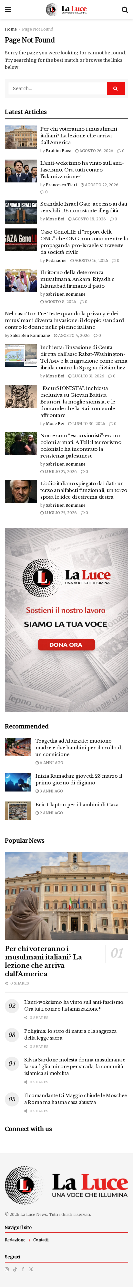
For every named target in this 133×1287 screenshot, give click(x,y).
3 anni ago (51, 791)
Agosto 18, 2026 (88, 219)
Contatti (40, 1239)
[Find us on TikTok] (15, 1269)
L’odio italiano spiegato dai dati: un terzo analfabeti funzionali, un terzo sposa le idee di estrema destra (83, 490)
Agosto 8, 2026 (60, 301)
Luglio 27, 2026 (60, 471)
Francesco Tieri (61, 184)
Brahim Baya (58, 150)
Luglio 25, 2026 (60, 512)
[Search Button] (125, 9)
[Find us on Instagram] (7, 1269)
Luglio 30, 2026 (88, 423)
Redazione (56, 260)
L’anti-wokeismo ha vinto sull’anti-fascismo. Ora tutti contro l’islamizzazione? (82, 170)
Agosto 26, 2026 (95, 150)
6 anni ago (51, 762)
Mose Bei (55, 219)
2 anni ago (51, 812)
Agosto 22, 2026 (101, 184)
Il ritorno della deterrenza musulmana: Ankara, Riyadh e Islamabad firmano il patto (77, 279)
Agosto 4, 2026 (73, 335)
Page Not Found (37, 29)
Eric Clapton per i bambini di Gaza (77, 805)
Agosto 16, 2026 (91, 260)
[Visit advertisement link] (66, 620)
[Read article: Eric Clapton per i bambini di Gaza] (18, 810)
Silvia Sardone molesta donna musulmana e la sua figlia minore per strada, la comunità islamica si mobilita (74, 1066)
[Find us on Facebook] (23, 1269)
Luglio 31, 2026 (87, 376)
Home (11, 29)
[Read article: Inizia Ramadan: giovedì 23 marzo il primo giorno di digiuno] (18, 782)
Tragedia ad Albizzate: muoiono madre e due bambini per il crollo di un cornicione (79, 747)
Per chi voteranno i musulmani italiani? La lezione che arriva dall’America (78, 135)
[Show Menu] (8, 9)
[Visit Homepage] (66, 9)
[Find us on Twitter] (31, 1269)
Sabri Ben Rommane (66, 294)
